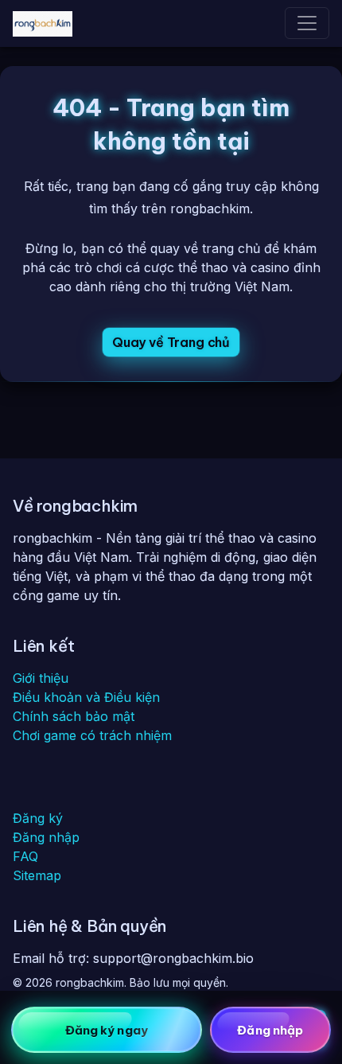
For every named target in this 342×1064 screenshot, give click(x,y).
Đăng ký (38, 818)
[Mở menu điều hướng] (307, 23)
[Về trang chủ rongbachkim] (42, 23)
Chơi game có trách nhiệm (92, 735)
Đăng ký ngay (106, 1030)
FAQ (25, 856)
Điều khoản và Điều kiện (86, 697)
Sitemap (37, 875)
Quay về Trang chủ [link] (171, 342)
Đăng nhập (46, 837)
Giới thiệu (40, 678)
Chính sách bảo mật (73, 716)
